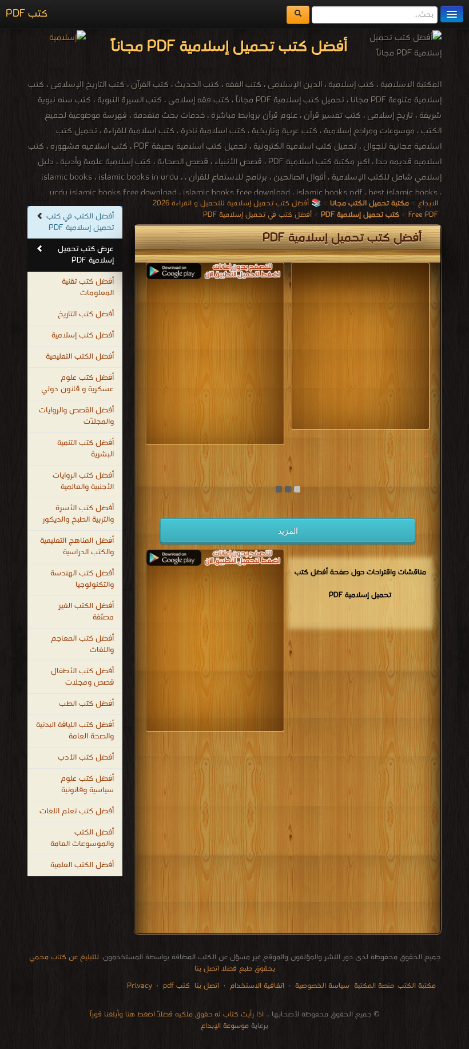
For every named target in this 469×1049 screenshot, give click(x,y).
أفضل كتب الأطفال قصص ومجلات (82, 677)
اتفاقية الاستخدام (256, 985)
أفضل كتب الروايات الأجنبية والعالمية (83, 481)
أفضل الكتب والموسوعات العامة (82, 838)
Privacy (139, 985)
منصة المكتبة (374, 985)
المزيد (288, 530)
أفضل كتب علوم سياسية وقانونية (87, 784)
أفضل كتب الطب (86, 704)
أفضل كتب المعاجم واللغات (82, 644)
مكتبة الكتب (417, 985)
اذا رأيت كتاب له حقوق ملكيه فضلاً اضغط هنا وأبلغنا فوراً (177, 1014)
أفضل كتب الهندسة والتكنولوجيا (82, 579)
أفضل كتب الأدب (86, 757)
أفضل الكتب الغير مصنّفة (86, 612)
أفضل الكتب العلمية (82, 865)
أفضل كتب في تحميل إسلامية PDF (257, 214)
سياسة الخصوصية (322, 985)
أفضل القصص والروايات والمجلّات (76, 416)
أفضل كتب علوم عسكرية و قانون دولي (77, 383)
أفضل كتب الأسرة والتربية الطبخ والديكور (78, 514)
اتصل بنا (205, 985)
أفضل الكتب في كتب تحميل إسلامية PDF (80, 222)
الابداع (428, 203)
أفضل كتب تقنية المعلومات (88, 287)
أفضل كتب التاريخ (86, 314)
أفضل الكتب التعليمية (80, 356)
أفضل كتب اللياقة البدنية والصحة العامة (75, 731)
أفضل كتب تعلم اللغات (76, 811)
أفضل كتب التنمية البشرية (85, 449)
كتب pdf (176, 985)
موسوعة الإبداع (225, 1025)
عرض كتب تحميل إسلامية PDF (86, 255)
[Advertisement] (188, 359)
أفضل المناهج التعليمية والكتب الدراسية (77, 546)
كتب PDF (26, 14)
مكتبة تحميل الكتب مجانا (389, 455)
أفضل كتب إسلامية (82, 335)
